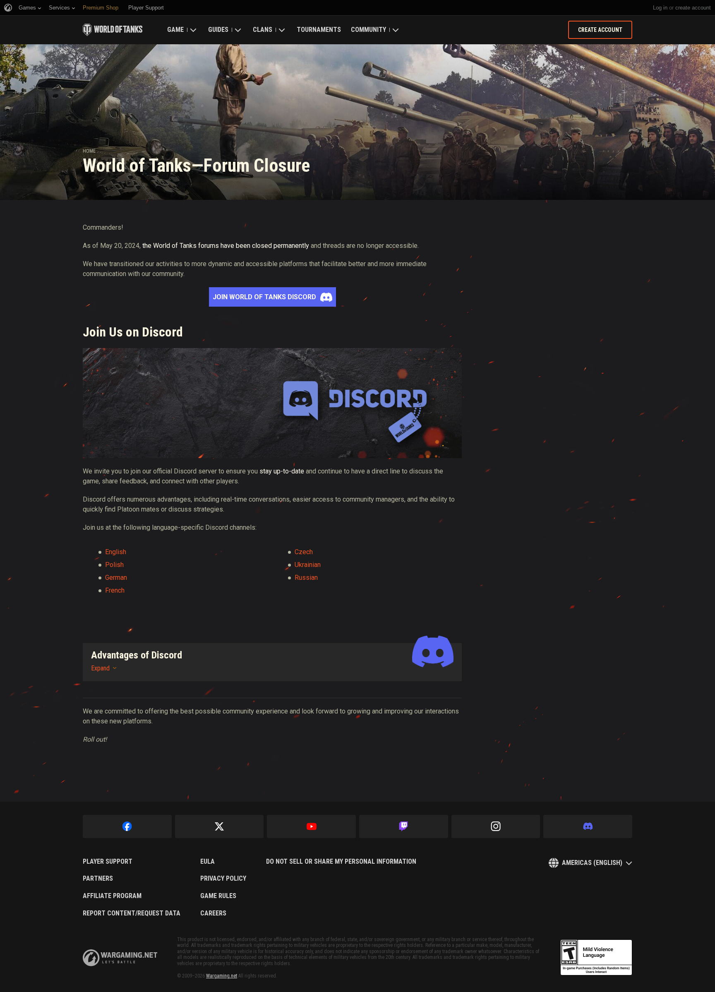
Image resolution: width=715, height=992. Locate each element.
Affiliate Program (112, 896)
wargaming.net (120, 958)
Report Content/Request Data (131, 913)
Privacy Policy (223, 878)
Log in (660, 8)
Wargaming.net (221, 976)
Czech (304, 552)
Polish (114, 565)
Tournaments (319, 30)
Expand (100, 668)
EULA (207, 861)
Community (368, 30)
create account (693, 8)
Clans (262, 30)
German (116, 577)
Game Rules (218, 896)
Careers (213, 913)
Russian (306, 577)
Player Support (107, 861)
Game (175, 30)
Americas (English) (592, 863)
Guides (218, 30)
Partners (98, 878)
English (115, 552)
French (115, 590)
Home (89, 151)
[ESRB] (596, 957)
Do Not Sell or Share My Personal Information (341, 861)
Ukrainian (308, 565)
